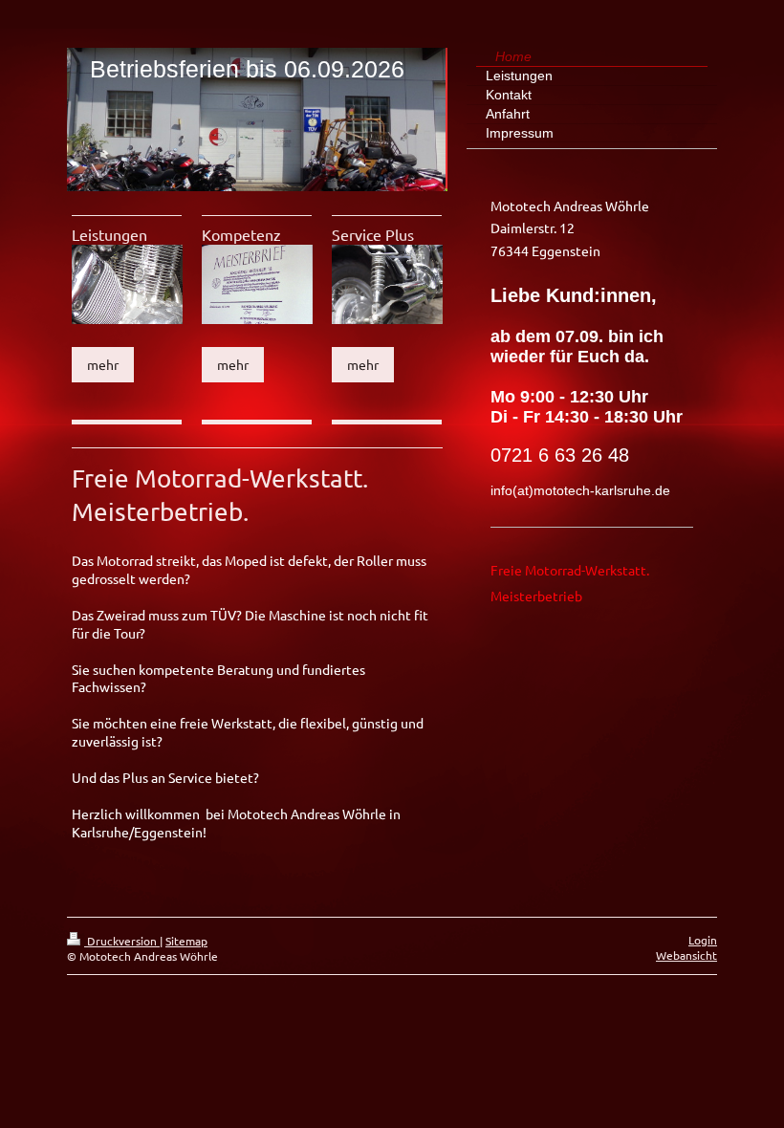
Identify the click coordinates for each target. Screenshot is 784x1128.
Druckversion (122, 940)
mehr (103, 364)
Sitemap (186, 940)
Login (702, 939)
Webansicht (686, 955)
